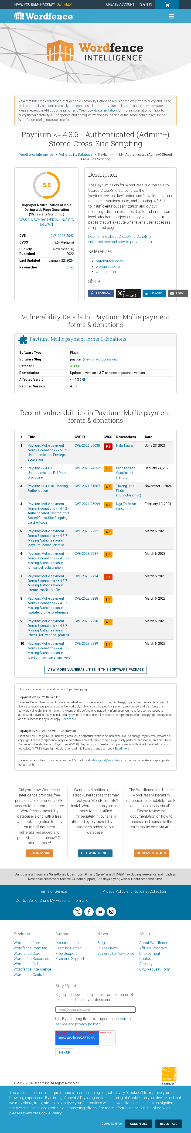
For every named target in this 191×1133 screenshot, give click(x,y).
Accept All (138, 1124)
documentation (61, 110)
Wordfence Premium (30, 948)
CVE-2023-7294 (86, 576)
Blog (101, 943)
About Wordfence (153, 943)
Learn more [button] (39, 853)
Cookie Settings (112, 1123)
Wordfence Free (27, 943)
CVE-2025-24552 (87, 468)
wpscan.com (106, 272)
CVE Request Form (154, 969)
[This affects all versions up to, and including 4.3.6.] (83, 379)
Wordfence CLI (26, 964)
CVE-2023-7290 (86, 621)
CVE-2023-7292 (86, 531)
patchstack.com (109, 261)
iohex (70, 267)
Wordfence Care (27, 953)
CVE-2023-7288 (86, 598)
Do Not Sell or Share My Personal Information (53, 900)
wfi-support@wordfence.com (109, 760)
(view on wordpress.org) (100, 359)
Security (146, 964)
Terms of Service (53, 891)
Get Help (64, 5)
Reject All (168, 1124)
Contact (145, 958)
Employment (149, 953)
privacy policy (86, 1024)
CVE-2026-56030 (87, 445)
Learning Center (68, 948)
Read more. (69, 719)
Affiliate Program (153, 948)
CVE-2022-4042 (62, 236)
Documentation (68, 943)
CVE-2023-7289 (86, 643)
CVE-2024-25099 (87, 504)
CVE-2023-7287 (86, 553)
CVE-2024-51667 (87, 486)
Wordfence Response (31, 958)
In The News (107, 948)
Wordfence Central (29, 974)
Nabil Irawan (125, 445)
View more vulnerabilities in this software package (96, 670)
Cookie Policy (50, 1113)
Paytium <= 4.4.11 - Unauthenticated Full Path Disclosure (47, 472)
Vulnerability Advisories (116, 953)
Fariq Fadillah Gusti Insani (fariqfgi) (125, 472)
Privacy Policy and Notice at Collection (134, 891)
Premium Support (69, 958)
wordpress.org (108, 266)
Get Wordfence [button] (95, 853)
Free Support (66, 953)
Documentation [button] (151, 853)
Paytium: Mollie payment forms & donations (78, 339)
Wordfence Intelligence (32, 969)
